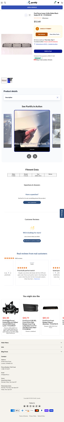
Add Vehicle (41, 34)
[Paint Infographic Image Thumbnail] (10, 80)
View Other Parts (54, 34)
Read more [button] (37, 279)
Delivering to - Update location (47, 44)
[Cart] (62, 2)
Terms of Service (23, 416)
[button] (8, 272)
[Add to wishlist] (29, 15)
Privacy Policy (32, 416)
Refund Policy (41, 416)
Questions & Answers (32, 185)
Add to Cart (48, 51)
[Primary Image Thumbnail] (4, 80)
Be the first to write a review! (32, 240)
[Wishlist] (58, 2)
